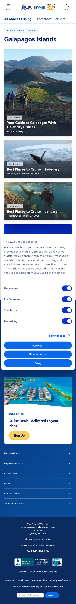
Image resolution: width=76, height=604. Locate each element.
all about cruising (16, 30)
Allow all (38, 345)
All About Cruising (17, 19)
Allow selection (38, 354)
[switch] (67, 299)
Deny (38, 363)
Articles (60, 19)
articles (33, 30)
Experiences (43, 19)
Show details (57, 335)
